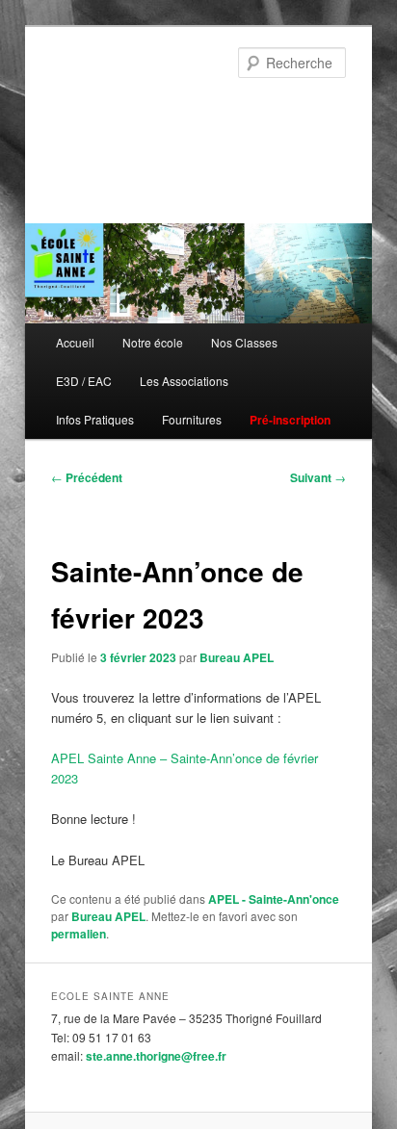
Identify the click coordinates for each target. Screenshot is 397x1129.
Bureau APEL (236, 657)
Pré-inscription (290, 419)
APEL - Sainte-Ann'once (273, 899)
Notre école (152, 342)
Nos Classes (244, 342)
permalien (78, 933)
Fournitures (192, 419)
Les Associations (184, 380)
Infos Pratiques (95, 419)
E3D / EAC (84, 380)
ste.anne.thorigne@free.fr (156, 1056)
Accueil (75, 342)
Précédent (86, 477)
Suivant (318, 477)
